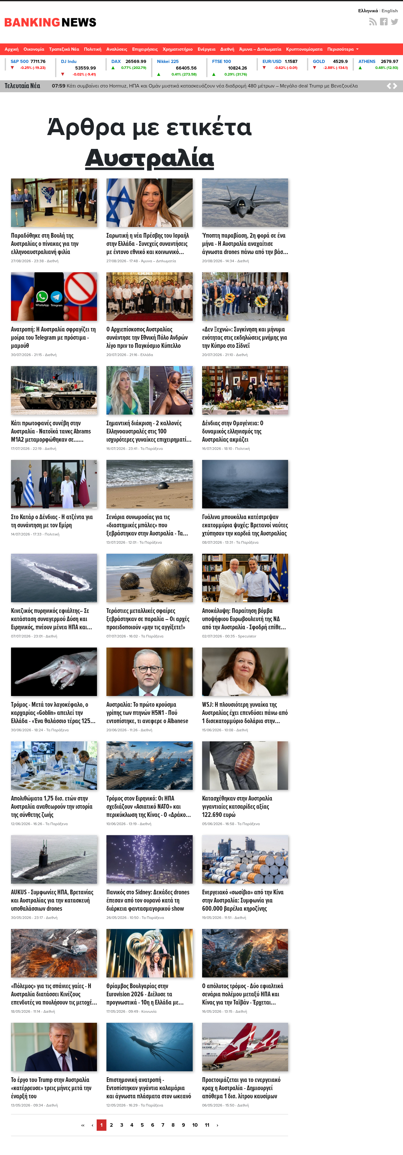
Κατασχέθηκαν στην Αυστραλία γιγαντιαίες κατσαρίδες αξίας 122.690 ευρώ (237, 807)
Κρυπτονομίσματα (304, 49)
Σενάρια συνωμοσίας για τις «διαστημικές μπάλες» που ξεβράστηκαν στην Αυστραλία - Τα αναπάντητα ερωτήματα (144, 525)
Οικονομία (34, 49)
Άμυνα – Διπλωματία (260, 49)
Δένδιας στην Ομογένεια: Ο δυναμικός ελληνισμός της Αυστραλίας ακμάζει (233, 432)
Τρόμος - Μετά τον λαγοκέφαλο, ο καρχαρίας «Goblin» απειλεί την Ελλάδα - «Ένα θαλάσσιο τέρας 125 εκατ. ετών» (50, 713)
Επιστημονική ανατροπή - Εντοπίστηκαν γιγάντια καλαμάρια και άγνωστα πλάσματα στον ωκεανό (148, 1088)
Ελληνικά (368, 10)
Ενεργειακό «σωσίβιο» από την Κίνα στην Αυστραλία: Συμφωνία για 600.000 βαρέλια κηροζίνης (243, 901)
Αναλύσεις (116, 49)
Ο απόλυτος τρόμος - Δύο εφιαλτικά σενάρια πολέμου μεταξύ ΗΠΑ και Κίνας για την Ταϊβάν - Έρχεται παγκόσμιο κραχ (242, 994)
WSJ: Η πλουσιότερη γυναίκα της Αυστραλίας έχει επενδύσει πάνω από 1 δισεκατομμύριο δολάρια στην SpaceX (245, 713)
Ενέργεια (206, 49)
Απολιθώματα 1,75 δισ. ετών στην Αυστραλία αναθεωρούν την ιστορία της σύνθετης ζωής (52, 807)
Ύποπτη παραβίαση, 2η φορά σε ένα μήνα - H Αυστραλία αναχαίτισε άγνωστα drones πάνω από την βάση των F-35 (244, 244)
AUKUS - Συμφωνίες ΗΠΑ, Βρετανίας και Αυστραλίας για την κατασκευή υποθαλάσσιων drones (52, 901)
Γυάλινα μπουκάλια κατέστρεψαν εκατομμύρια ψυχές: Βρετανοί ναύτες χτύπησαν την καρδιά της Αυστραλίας (245, 525)
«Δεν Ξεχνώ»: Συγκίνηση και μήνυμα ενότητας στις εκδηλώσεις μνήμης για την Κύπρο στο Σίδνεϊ (244, 338)
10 (195, 1125)
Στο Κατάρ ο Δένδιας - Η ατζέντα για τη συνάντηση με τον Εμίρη (52, 521)
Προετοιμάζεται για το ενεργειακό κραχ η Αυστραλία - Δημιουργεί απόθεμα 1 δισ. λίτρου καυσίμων (241, 1088)
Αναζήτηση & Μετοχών (395, 51)
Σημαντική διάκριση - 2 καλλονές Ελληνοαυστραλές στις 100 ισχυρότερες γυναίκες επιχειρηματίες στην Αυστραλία (148, 432)
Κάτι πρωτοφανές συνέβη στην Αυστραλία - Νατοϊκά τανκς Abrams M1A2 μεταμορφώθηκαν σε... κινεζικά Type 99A (51, 432)
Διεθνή (227, 49)
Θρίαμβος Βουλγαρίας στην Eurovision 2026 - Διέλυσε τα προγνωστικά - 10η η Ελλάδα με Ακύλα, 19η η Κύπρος (142, 994)
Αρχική (12, 49)
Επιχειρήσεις (145, 49)
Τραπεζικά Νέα (64, 49)
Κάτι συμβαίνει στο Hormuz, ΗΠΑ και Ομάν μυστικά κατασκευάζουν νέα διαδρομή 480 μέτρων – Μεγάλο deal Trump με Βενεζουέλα (205, 86)
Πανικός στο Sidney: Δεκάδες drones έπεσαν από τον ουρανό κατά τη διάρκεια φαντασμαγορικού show (148, 901)
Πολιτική (92, 49)
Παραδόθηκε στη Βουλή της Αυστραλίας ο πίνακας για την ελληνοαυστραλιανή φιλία (44, 244)
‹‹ (82, 1125)
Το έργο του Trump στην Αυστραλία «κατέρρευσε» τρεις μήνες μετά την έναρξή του (51, 1088)
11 (207, 1125)
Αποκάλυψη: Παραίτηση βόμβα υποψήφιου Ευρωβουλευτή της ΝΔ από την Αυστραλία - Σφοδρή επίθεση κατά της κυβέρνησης (244, 619)
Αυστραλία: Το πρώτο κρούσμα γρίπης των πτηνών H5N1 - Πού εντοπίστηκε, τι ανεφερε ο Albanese (147, 713)
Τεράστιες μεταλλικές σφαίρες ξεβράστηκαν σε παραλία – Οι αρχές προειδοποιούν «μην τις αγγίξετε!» (147, 619)
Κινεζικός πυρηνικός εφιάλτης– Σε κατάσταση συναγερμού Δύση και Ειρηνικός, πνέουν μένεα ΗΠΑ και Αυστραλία (50, 619)
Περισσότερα (341, 49)
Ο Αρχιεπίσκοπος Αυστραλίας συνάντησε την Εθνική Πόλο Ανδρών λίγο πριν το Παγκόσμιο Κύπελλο (147, 338)
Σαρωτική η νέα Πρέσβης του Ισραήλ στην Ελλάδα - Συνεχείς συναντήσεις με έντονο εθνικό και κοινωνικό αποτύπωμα (147, 244)
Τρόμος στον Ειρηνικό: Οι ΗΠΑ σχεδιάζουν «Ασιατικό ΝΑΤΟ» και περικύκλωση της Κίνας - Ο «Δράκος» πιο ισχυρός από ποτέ (148, 807)
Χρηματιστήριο (178, 49)
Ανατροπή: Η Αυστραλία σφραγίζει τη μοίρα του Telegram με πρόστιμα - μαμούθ (53, 338)
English (390, 10)
